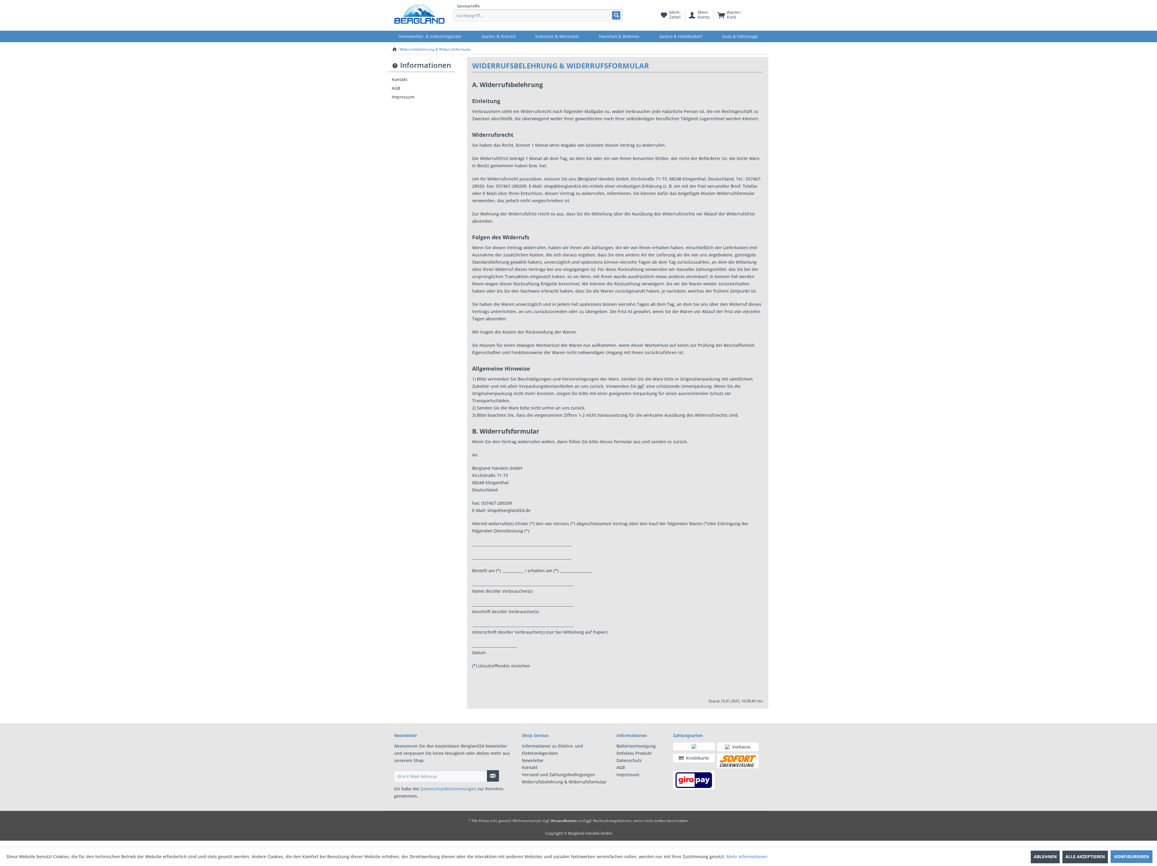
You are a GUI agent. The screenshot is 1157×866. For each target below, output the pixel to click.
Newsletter (533, 760)
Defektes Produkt (634, 753)
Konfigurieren (1131, 856)
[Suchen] (616, 15)
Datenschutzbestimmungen (448, 789)
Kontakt (399, 79)
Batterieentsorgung (636, 746)
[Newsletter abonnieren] (493, 776)
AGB (396, 88)
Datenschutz (629, 760)
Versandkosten (564, 820)
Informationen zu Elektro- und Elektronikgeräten (552, 749)
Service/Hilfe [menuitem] (468, 6)
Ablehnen (1045, 856)
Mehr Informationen (746, 856)
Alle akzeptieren (1085, 856)
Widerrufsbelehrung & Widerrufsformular (564, 782)
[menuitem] (537, 15)
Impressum (403, 97)
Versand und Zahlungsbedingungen (558, 774)
